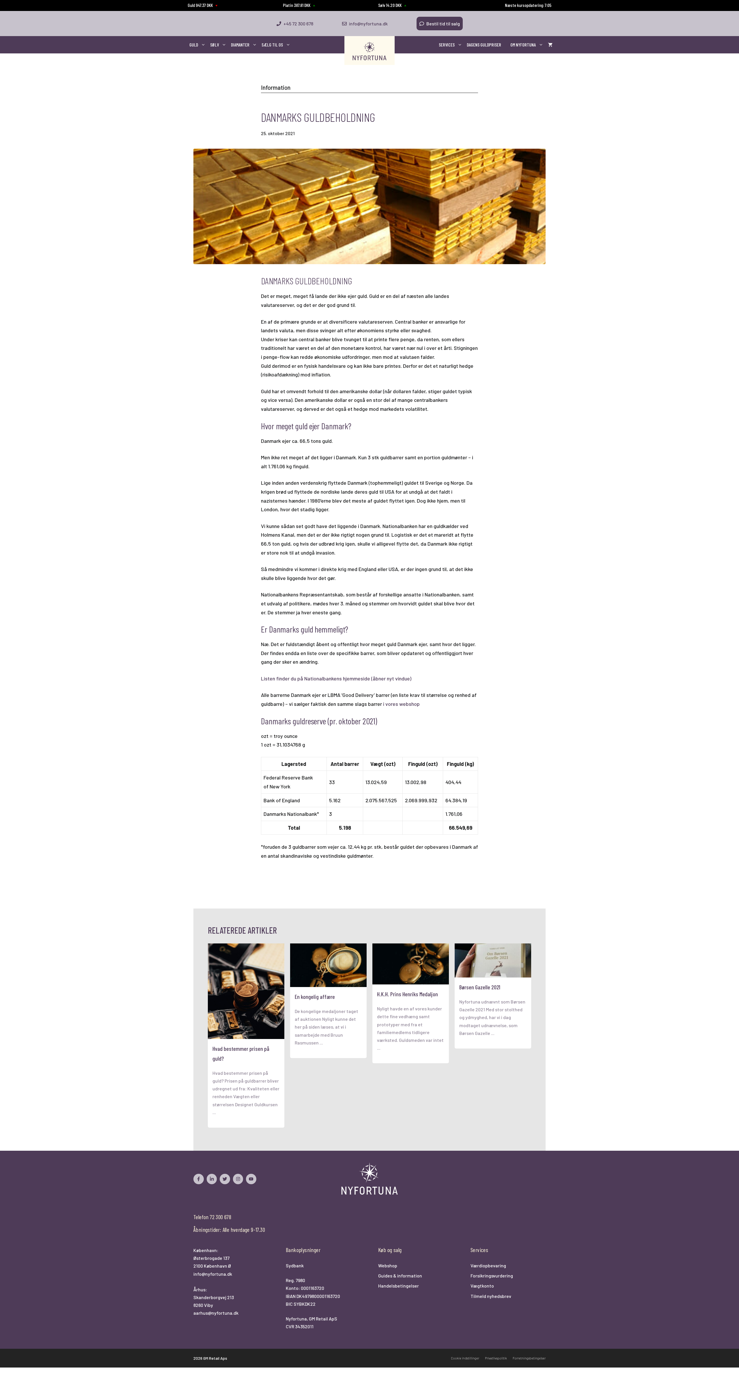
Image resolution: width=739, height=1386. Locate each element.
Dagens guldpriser (484, 44)
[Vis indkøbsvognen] (550, 44)
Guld (193, 44)
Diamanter (240, 44)
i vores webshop (401, 704)
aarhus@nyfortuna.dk (215, 1313)
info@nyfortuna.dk (212, 1274)
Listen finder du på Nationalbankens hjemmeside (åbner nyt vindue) (336, 678)
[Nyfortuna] (369, 50)
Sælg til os (272, 44)
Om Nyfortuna (523, 44)
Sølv (214, 44)
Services (447, 44)
